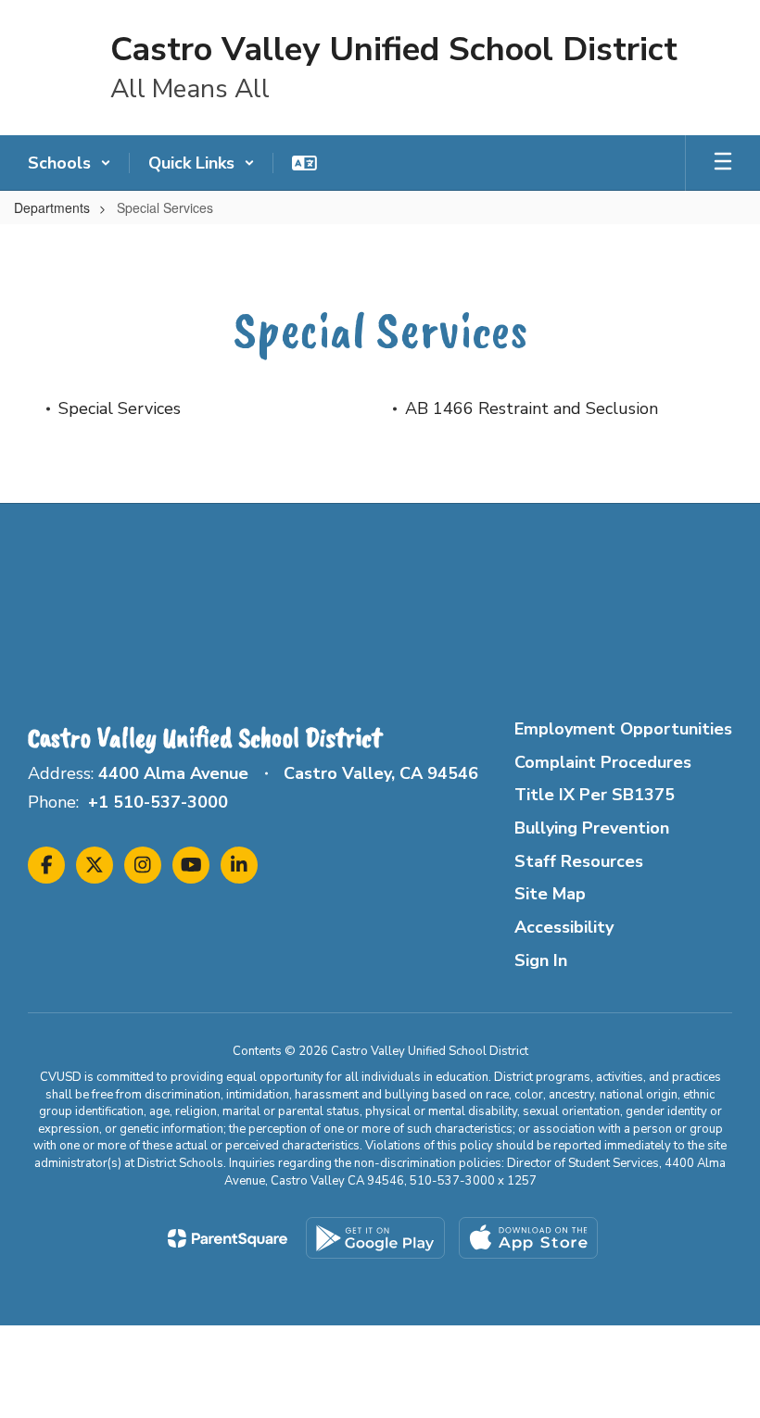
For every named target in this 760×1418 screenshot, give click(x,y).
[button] (69, 163)
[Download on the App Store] (528, 1238)
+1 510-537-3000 (158, 802)
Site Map (550, 894)
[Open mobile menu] (723, 163)
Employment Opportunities (623, 729)
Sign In (540, 960)
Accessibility (564, 927)
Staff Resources (578, 861)
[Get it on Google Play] (375, 1238)
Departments (52, 207)
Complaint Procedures (602, 762)
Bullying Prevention (591, 828)
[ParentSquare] (227, 1238)
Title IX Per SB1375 (594, 795)
